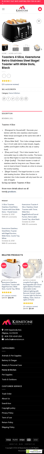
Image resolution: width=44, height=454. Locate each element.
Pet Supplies (7, 374)
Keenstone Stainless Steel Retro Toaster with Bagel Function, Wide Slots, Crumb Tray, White (11, 233)
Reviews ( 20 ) (7, 118)
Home (4, 53)
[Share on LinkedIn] (26, 99)
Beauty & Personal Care (12, 365)
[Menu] (3, 9)
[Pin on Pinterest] (22, 99)
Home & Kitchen (15, 53)
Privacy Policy (7, 413)
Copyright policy (8, 408)
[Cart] (40, 9)
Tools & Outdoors (9, 379)
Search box (6, 403)
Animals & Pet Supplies (11, 355)
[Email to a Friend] (17, 99)
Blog (21, 444)
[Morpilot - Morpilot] (22, 9)
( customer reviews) (10, 84)
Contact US (30, 444)
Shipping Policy (8, 427)
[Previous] (6, 30)
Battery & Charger (9, 360)
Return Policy (7, 422)
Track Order (7, 394)
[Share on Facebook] (8, 99)
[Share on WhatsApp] (4, 99)
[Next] (38, 30)
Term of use (7, 417)
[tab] (22, 113)
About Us (6, 398)
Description (7, 113)
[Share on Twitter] (13, 99)
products (12, 191)
